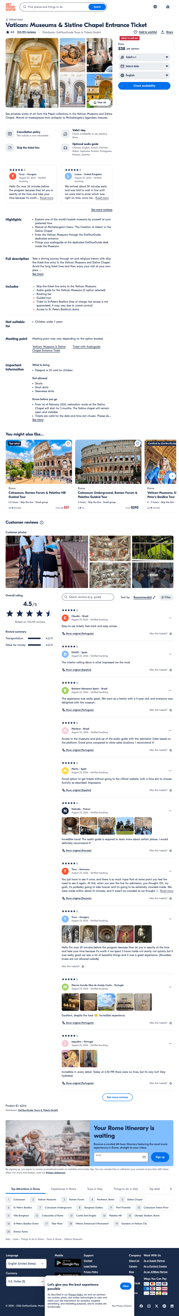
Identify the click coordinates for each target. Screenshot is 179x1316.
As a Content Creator (155, 1266)
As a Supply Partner (154, 1260)
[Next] (172, 476)
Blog (131, 1271)
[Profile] (167, 7)
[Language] (155, 6)
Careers (133, 1266)
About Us (134, 1260)
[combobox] (54, 7)
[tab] (26, 1189)
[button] (21, 32)
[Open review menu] (170, 618)
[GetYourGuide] (10, 7)
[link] (39, 476)
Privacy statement (55, 1172)
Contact (88, 1260)
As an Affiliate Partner (156, 1271)
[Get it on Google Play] (68, 1263)
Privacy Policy (91, 1271)
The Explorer (133, 1290)
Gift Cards (134, 1283)
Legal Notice (90, 1266)
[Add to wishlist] (68, 443)
